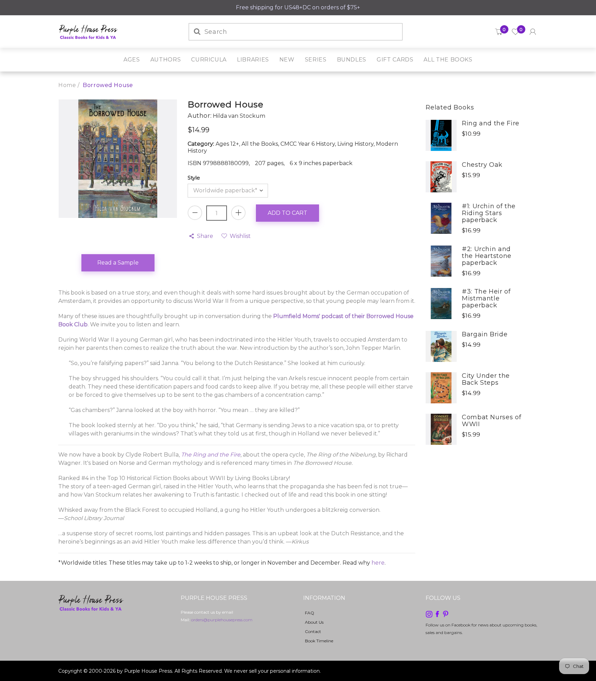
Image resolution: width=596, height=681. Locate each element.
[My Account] (533, 31)
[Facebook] (437, 613)
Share (205, 236)
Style (194, 177)
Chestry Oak (482, 164)
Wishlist (240, 236)
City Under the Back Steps (486, 379)
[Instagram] (429, 613)
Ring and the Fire (490, 123)
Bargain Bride (484, 334)
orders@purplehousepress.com (221, 619)
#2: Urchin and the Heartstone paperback (486, 256)
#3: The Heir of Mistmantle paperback (486, 298)
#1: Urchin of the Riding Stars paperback (489, 213)
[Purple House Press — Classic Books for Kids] (88, 31)
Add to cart (287, 213)
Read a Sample (118, 262)
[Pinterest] (445, 613)
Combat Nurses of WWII (491, 421)
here (378, 562)
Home (67, 85)
